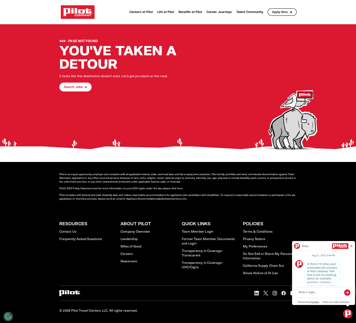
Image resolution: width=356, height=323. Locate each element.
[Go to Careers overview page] (77, 12)
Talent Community (249, 12)
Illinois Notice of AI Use (260, 273)
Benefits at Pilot (190, 12)
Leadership (129, 239)
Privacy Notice (254, 239)
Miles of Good (131, 246)
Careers (127, 253)
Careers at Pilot (141, 12)
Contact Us (67, 231)
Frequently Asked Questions (80, 239)
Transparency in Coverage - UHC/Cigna (202, 264)
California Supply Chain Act (263, 265)
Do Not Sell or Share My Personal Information (268, 255)
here (179, 188)
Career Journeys (219, 12)
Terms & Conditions (258, 231)
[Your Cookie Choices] (8, 316)
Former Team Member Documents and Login (208, 241)
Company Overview (135, 231)
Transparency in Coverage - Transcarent (202, 252)
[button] (256, 293)
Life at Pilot (165, 12)
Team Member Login (197, 231)
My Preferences (255, 246)
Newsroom (129, 261)
